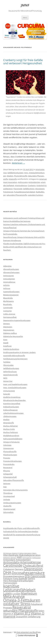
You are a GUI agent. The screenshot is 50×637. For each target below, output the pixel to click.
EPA (27, 576)
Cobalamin (8, 569)
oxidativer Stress (16, 603)
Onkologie (7, 445)
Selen (41, 610)
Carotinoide (8, 307)
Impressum (7, 632)
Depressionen (8, 330)
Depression (7, 327)
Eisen (5, 339)
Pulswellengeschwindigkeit (24, 192)
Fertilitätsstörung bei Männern (15, 359)
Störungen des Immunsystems (15, 490)
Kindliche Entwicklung (11, 397)
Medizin (10, 176)
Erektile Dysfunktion (11, 349)
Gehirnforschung (10, 371)
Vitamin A (8, 613)
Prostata (6, 458)
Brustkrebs (7, 304)
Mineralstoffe (8, 423)
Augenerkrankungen (11, 291)
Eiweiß (5, 343)
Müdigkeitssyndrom (11, 435)
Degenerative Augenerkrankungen (16, 320)
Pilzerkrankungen (10, 454)
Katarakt (6, 394)
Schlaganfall (8, 474)
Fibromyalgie (8, 365)
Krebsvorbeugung (10, 410)
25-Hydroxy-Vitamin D (11, 553)
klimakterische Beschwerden (14, 400)
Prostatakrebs (8, 464)
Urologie (6, 499)
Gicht (5, 378)
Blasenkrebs (8, 298)
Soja (5, 486)
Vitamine (9, 616)
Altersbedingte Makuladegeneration (22, 555)
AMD (19, 557)
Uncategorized (9, 496)
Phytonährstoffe (20, 176)
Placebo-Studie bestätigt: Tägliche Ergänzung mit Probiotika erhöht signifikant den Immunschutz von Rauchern (24, 246)
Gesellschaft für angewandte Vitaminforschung (21, 534)
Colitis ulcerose (9, 314)
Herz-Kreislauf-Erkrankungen (18, 580)
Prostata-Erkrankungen (12, 461)
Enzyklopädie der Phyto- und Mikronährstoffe (21, 528)
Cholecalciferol (33, 565)
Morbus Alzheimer (10, 426)
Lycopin (16, 593)
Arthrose (6, 288)
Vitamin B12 (22, 613)
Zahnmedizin (8, 512)
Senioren (6, 483)
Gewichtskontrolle (10, 375)
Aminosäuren (8, 275)
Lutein (7, 593)
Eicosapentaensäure (13, 576)
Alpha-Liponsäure (25, 553)
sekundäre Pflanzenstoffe (17, 195)
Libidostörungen (9, 416)
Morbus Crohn (9, 429)
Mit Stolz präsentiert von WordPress (27, 632)
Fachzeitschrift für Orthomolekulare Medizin (20, 531)
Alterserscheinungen (11, 272)
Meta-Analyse (14, 596)
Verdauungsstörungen (12, 502)
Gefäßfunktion (29, 189)
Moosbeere (39, 189)
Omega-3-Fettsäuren (11, 442)
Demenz (6, 323)
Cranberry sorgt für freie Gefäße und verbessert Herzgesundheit (23, 61)
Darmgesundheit (10, 317)
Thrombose (7, 493)
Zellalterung (34, 616)
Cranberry (32, 185)
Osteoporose (8, 448)
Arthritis (6, 285)
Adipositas (7, 266)
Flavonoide (17, 189)
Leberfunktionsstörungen (13, 413)
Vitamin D (37, 613)
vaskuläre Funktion (35, 195)
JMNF (25, 5)
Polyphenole (8, 192)
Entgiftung (7, 346)
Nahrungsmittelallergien (12, 439)
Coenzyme (7, 311)
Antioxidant (9, 559)
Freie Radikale (20, 578)
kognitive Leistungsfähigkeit (19, 587)
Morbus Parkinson (10, 432)
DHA (7, 572)
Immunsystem (9, 391)
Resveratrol (7, 467)
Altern (34, 553)
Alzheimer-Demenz (9, 558)
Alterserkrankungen (11, 269)
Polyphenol (36, 604)
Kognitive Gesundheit (11, 403)
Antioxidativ (11, 562)
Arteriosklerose (21, 185)
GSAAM (6, 538)
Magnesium (29, 593)
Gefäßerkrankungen (15, 173)
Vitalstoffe (13, 179)
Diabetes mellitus (10, 333)
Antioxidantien (34, 182)
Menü (25, 18)
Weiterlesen (18, 163)
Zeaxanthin (21, 616)
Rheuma (6, 470)
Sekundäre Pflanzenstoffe (13, 480)
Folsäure (7, 578)
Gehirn (31, 578)
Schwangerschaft (10, 477)
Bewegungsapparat (11, 295)
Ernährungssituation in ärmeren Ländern (19, 352)
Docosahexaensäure (28, 572)
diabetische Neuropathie (13, 336)
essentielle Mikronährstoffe (14, 355)
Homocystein (10, 582)
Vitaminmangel (9, 509)
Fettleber (6, 362)
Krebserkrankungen (11, 407)
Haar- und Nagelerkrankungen (15, 384)
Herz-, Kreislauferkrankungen (14, 387)
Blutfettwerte (8, 301)
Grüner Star (7, 381)
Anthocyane (23, 182)
